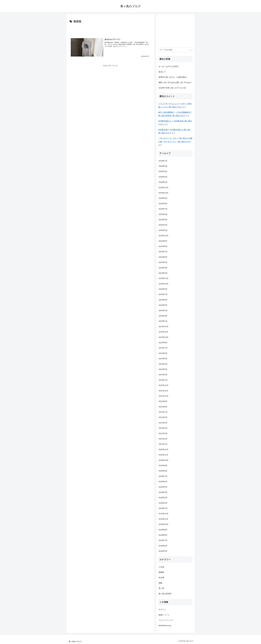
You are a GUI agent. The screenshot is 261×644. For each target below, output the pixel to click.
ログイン (162, 609)
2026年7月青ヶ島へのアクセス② (172, 88)
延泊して (162, 72)
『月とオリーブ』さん (167, 138)
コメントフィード (166, 620)
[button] (190, 50)
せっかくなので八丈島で (169, 66)
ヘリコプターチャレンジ (168, 104)
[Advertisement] (110, 29)
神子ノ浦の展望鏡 (165, 112)
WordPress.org (165, 626)
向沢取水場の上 (164, 121)
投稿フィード (164, 615)
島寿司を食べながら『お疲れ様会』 (173, 77)
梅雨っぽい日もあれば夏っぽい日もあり (175, 82)
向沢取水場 (162, 130)
